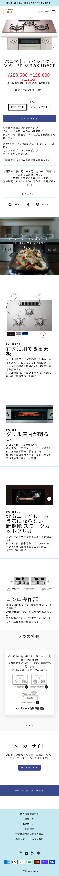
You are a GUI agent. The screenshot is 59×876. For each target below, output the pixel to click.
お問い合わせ (29, 194)
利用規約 (29, 828)
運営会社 (29, 819)
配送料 (15, 82)
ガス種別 (29, 101)
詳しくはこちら (29, 767)
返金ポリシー (29, 823)
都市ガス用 (17, 107)
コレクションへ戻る (32, 790)
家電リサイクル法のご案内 (29, 838)
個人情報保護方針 (29, 813)
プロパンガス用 (39, 107)
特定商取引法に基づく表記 (29, 833)
